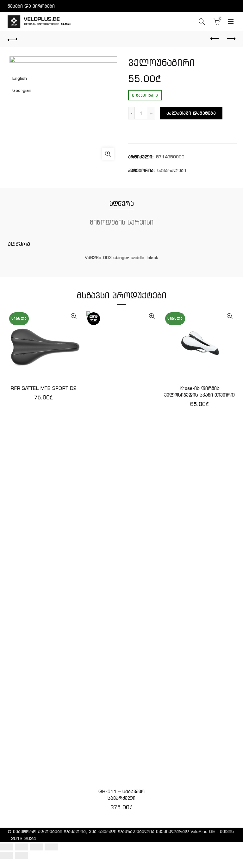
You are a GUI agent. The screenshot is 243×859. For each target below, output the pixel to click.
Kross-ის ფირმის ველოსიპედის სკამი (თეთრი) (199, 391)
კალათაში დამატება (191, 113)
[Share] (21, 846)
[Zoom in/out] (51, 846)
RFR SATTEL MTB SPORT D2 (43, 388)
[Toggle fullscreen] (36, 846)
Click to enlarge (108, 154)
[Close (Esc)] (6, 846)
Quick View (73, 316)
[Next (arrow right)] (21, 855)
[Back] (12, 39)
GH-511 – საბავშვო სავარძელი (121, 794)
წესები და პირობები (31, 6)
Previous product (215, 39)
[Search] (202, 21)
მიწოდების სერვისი (121, 222)
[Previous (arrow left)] (6, 855)
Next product (231, 39)
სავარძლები (171, 170)
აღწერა (121, 203)
